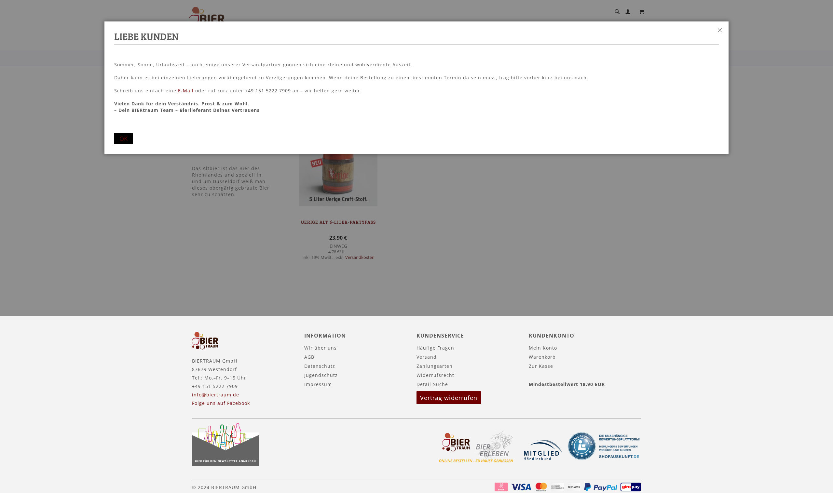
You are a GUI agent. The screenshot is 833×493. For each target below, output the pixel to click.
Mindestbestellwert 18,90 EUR (567, 384)
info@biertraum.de (215, 395)
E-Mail (186, 90)
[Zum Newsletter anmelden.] (225, 464)
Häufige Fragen (435, 348)
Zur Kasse (541, 366)
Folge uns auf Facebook (221, 403)
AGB (309, 357)
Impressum (318, 384)
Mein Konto (543, 348)
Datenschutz (319, 366)
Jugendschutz (321, 375)
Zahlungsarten (434, 366)
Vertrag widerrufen (448, 398)
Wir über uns (320, 348)
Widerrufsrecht (435, 375)
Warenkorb (542, 357)
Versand (426, 357)
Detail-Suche (432, 384)
